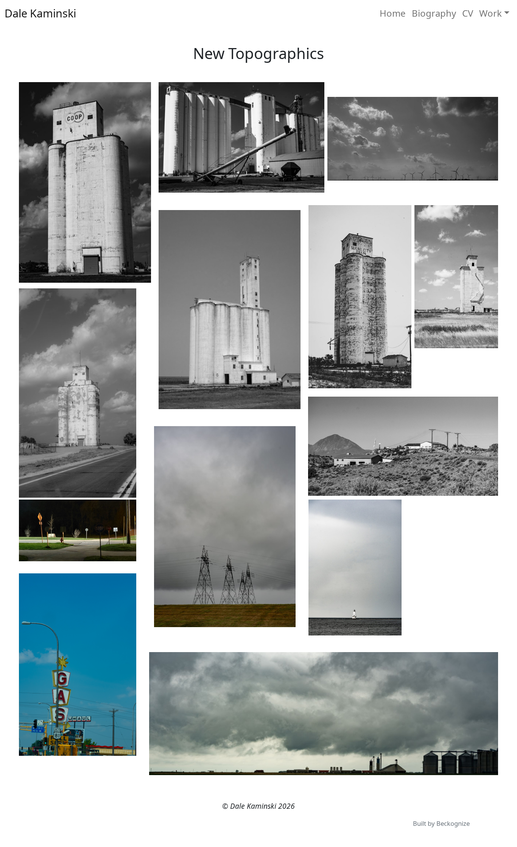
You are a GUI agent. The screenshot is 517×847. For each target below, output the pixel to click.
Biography (434, 13)
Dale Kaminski (40, 13)
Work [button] (490, 13)
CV (467, 13)
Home (393, 13)
